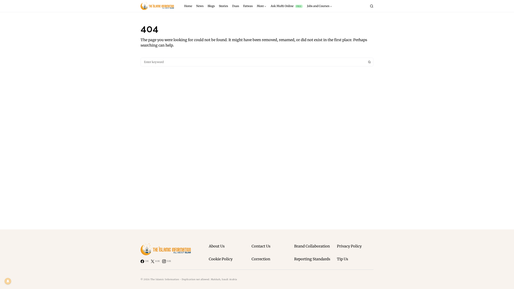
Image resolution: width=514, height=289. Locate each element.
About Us (217, 246)
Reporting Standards (312, 259)
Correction (261, 259)
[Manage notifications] (8, 281)
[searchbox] (253, 62)
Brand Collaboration (312, 246)
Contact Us (261, 246)
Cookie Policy (221, 259)
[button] (371, 6)
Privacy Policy (349, 246)
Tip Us (342, 259)
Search (369, 62)
